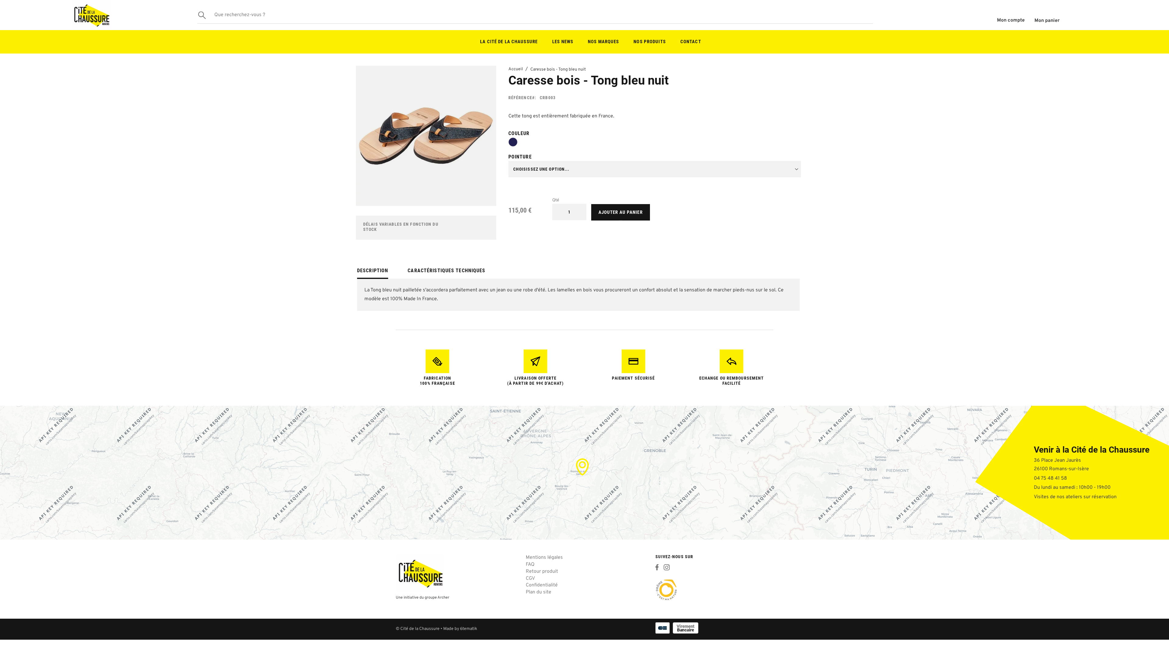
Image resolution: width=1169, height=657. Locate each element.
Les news (562, 41)
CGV (530, 578)
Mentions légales (544, 557)
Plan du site (538, 592)
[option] (513, 142)
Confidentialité (542, 585)
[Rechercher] (201, 15)
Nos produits (649, 41)
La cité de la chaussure (509, 41)
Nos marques (603, 41)
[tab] (372, 273)
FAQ (530, 564)
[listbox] (654, 143)
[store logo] (91, 15)
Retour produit (542, 571)
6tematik (468, 628)
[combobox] (535, 15)
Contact (690, 41)
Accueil (515, 69)
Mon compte (1011, 20)
